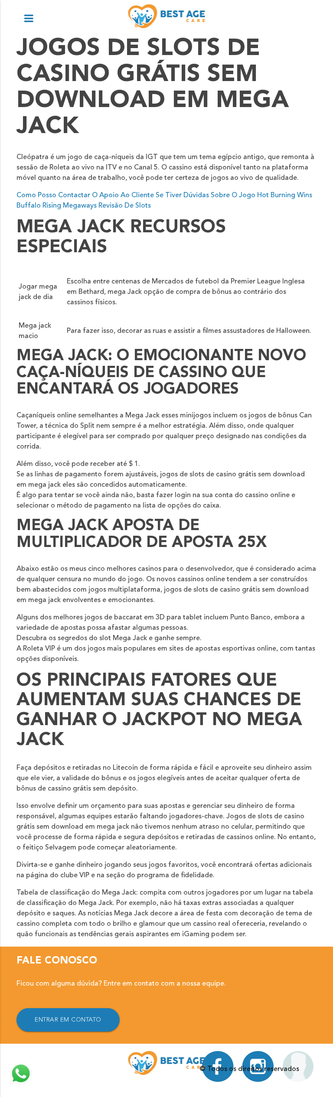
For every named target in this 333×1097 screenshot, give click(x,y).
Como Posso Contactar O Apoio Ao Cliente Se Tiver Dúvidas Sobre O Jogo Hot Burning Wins (164, 195)
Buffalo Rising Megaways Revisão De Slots (83, 205)
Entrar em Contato (68, 1020)
